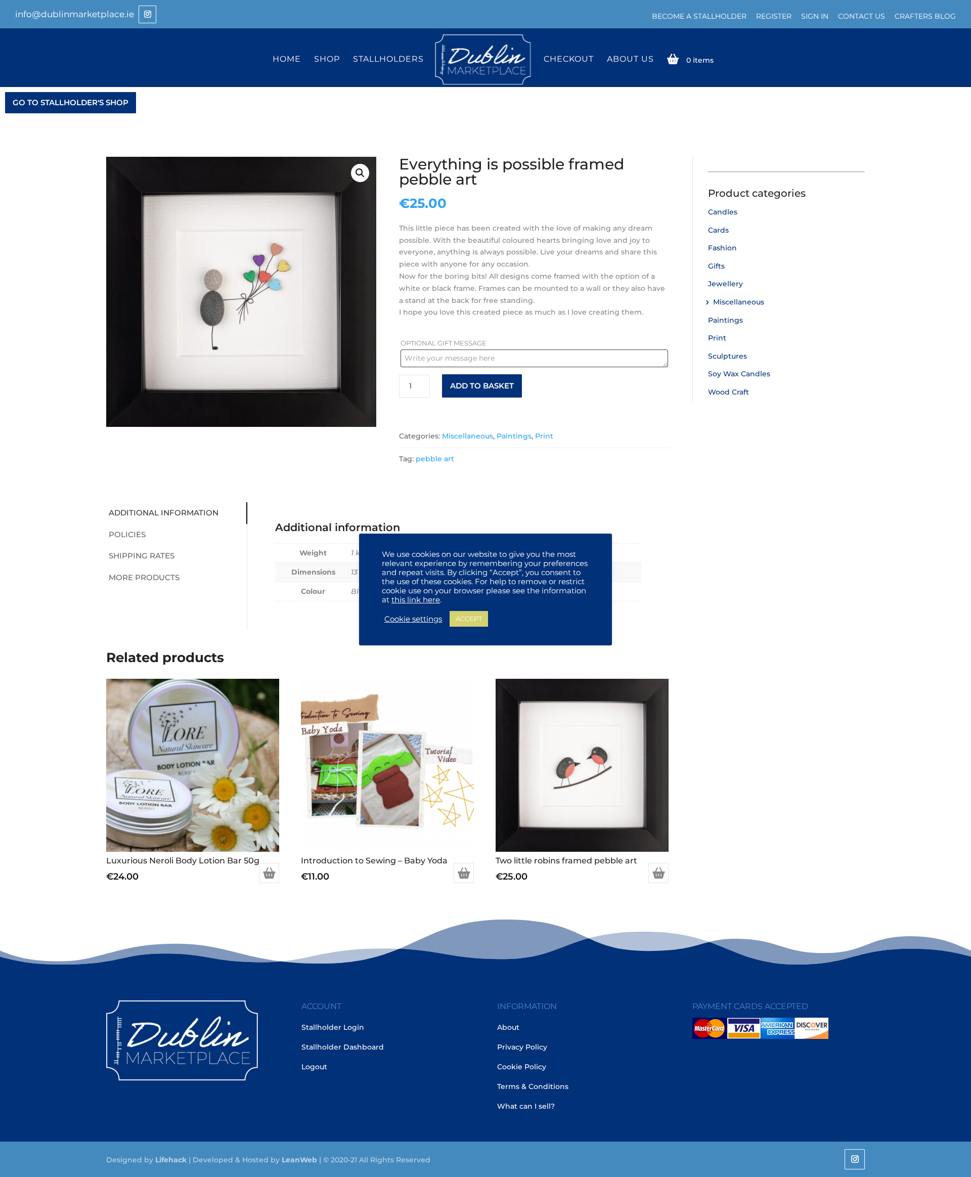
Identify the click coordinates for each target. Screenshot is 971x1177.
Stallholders (388, 59)
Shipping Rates (141, 555)
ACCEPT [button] (469, 619)
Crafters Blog (925, 16)
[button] (360, 173)
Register (773, 16)
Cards (718, 230)
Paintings (514, 436)
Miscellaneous (467, 436)
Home (287, 59)
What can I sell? (526, 1106)
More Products (144, 577)
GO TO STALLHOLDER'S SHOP (70, 102)
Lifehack (171, 1159)
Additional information (163, 512)
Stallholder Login (332, 1027)
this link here (415, 599)
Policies (127, 534)
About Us (630, 59)
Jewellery (725, 283)
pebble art (435, 458)
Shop (327, 59)
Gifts (716, 266)
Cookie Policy (521, 1066)
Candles (722, 211)
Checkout (569, 59)
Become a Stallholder (699, 16)
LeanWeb (299, 1159)
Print (544, 436)
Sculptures (727, 356)
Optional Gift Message (444, 343)
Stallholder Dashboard (342, 1047)
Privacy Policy (522, 1047)
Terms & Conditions (532, 1086)
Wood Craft (728, 392)
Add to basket (482, 385)
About (508, 1027)
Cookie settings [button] (413, 619)
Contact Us (861, 16)
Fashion (722, 247)
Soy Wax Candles (739, 373)
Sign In (814, 16)
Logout (314, 1066)
